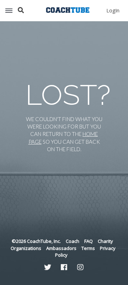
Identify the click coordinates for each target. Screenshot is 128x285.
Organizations (26, 248)
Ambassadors (61, 248)
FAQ (88, 241)
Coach (72, 241)
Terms (88, 248)
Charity (105, 241)
